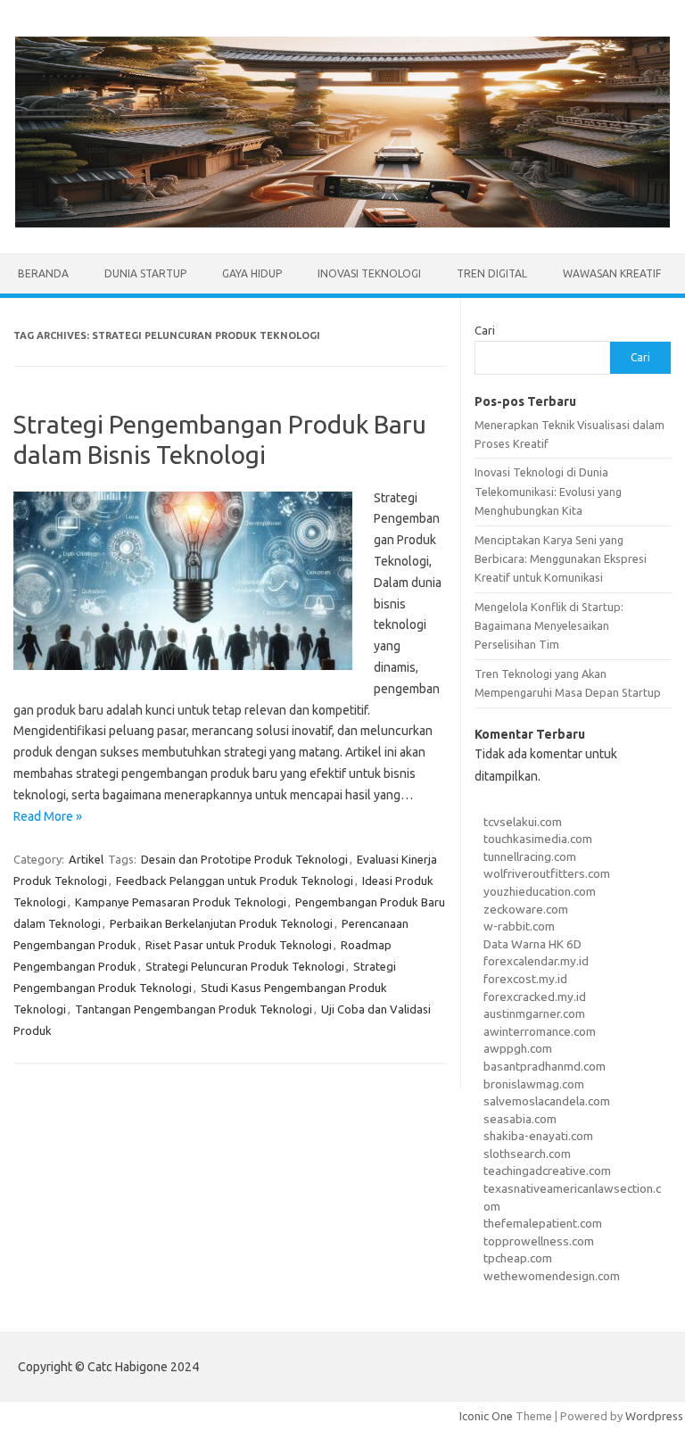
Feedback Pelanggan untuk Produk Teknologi (234, 880)
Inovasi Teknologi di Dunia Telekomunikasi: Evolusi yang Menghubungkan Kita (548, 491)
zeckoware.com (525, 909)
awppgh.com (517, 1048)
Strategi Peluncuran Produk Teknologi (244, 966)
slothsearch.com (527, 1153)
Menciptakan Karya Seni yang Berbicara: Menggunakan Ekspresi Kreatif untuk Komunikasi (561, 559)
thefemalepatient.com (542, 1223)
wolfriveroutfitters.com (546, 873)
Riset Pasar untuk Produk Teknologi (238, 945)
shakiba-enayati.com (538, 1136)
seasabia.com (520, 1119)
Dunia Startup (145, 273)
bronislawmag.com (533, 1084)
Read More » (47, 816)
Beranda (43, 273)
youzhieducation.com (539, 891)
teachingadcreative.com (547, 1170)
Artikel (86, 859)
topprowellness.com (538, 1241)
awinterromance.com (539, 1031)
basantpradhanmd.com (544, 1066)
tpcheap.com (517, 1258)
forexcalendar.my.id (536, 961)
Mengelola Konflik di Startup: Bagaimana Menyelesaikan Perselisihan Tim (549, 625)
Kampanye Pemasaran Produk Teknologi (180, 902)
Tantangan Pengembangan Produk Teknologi (193, 1009)
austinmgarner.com (534, 1013)
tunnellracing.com (529, 856)
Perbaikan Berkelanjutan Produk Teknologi (221, 923)
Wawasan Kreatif (612, 273)
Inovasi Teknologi (369, 273)
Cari (485, 330)
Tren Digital (492, 273)
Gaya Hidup (252, 273)
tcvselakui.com (522, 822)
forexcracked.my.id (534, 996)
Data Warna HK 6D (532, 944)
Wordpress (654, 1416)
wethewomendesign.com (551, 1276)
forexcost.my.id (525, 979)
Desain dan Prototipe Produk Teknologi (244, 859)
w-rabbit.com (519, 926)
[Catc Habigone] (342, 223)
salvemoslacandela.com (546, 1101)
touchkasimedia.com (537, 838)
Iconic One (486, 1416)
